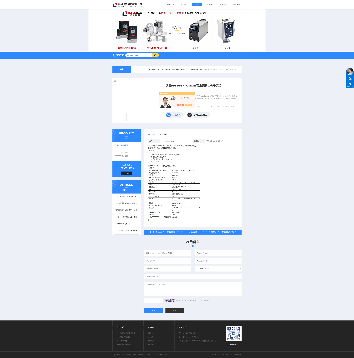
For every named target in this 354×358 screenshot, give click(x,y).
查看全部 (126, 173)
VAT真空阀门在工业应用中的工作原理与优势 (127, 210)
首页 (159, 69)
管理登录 (229, 355)
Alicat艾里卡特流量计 (124, 337)
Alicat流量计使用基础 (123, 224)
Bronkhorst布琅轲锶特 (124, 345)
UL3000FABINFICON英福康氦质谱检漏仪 (222, 232)
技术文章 (223, 4)
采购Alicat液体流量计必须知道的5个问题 (127, 217)
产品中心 (197, 4)
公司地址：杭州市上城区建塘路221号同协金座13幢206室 (192, 341)
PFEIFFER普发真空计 (122, 156)
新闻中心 (210, 4)
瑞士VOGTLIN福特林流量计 (126, 333)
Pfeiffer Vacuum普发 (178, 69)
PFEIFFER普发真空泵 (195, 69)
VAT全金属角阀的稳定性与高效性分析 (127, 203)
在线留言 (163, 134)
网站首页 (170, 4)
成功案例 (151, 341)
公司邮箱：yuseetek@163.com (189, 337)
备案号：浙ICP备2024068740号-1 (157, 355)
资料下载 (151, 345)
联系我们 (236, 4)
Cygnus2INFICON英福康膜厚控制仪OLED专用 (171, 232)
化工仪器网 (221, 355)
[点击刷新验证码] (169, 300)
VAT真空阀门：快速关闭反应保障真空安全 (127, 230)
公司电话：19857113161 (187, 333)
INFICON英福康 (122, 341)
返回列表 (194, 232)
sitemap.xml (238, 355)
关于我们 (184, 4)
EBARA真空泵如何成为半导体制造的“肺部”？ (127, 196)
